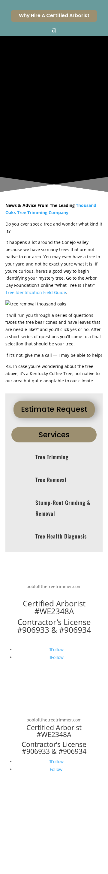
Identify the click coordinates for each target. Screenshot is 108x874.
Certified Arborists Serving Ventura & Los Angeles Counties (51, 138)
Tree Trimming (52, 457)
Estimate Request (54, 409)
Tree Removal (51, 480)
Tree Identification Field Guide (35, 292)
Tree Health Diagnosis (61, 536)
